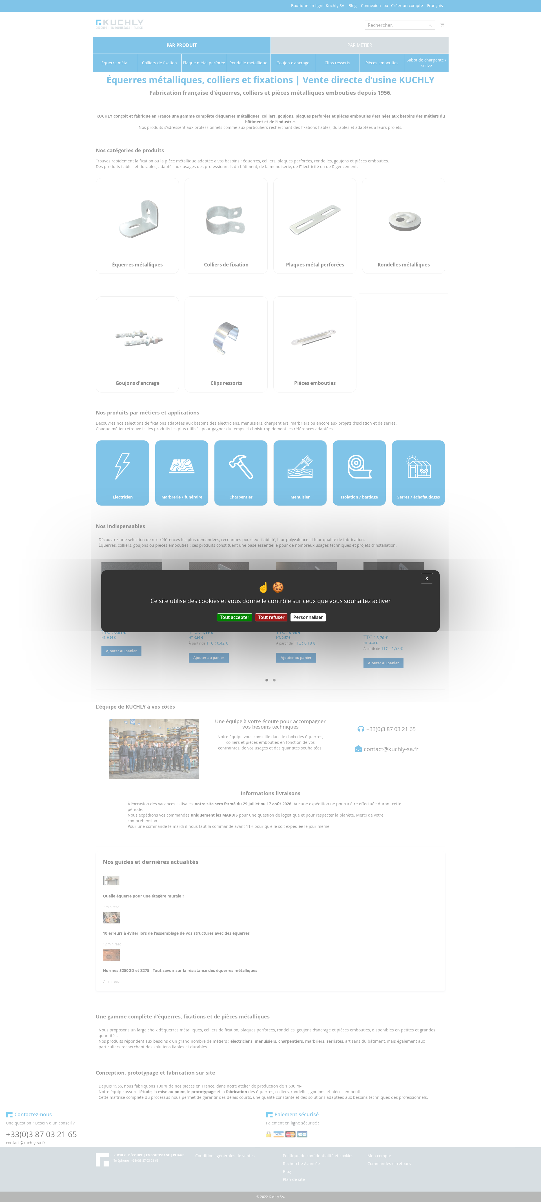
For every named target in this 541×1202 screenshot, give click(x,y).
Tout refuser (271, 617)
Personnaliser (308, 617)
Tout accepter (234, 617)
